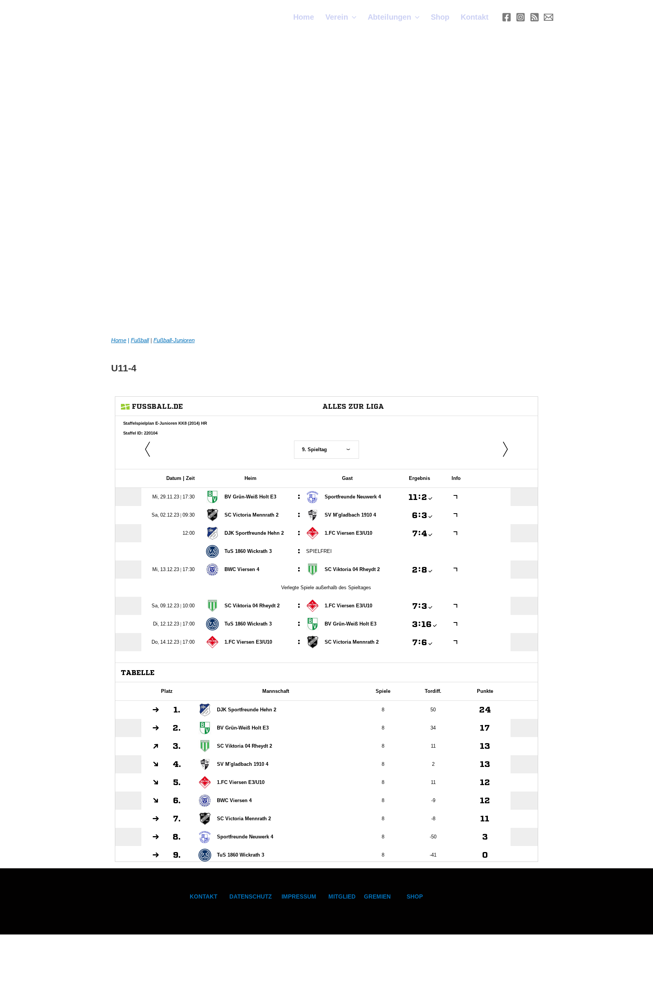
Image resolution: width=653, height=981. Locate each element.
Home (303, 17)
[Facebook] (506, 17)
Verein (336, 17)
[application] (352, 17)
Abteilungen (389, 17)
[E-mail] (548, 17)
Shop (440, 17)
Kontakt (475, 17)
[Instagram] (520, 17)
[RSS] (534, 17)
